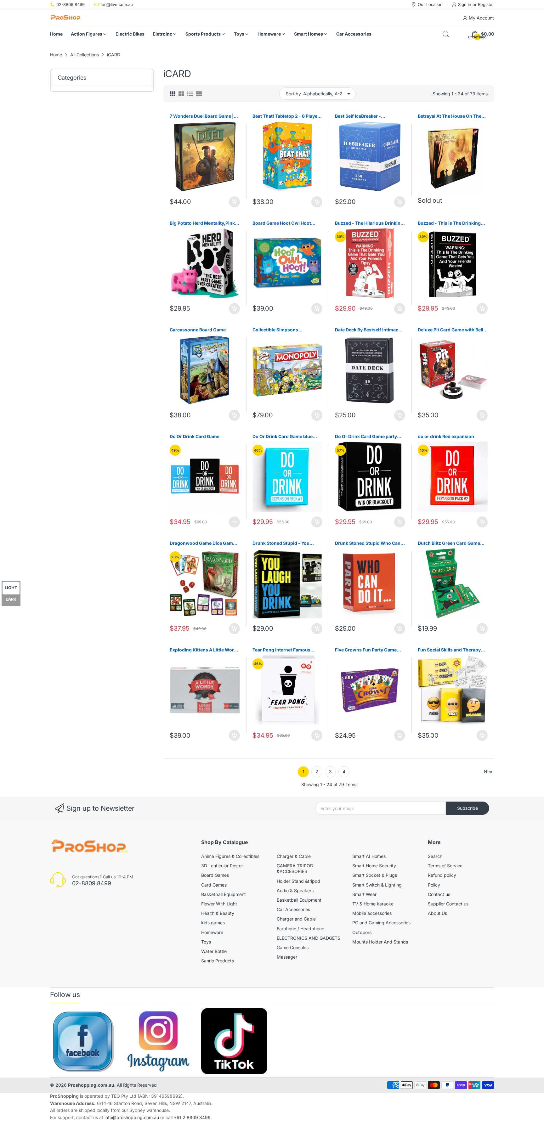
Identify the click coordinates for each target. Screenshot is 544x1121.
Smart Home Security (374, 865)
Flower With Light (219, 903)
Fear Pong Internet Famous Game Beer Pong (281, 650)
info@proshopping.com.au (132, 1117)
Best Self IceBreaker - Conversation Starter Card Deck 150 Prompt (369, 116)
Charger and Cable (296, 918)
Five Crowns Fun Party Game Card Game (366, 650)
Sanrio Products (217, 960)
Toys (206, 941)
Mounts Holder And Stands (380, 941)
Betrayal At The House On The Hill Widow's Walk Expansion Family (449, 116)
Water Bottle (214, 951)
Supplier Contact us (448, 903)
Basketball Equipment (223, 894)
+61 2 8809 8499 (192, 1117)
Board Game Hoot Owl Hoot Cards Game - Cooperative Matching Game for (281, 223)
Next (489, 771)
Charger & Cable (294, 856)
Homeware (212, 932)
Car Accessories (293, 909)
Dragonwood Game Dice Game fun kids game (202, 543)
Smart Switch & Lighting (377, 884)
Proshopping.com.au (91, 1085)
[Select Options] (234, 521)
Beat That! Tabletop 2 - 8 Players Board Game (287, 116)
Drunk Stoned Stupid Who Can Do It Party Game (367, 543)
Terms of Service (445, 865)
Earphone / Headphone (300, 928)
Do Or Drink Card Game (194, 436)
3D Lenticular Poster (222, 865)
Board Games (215, 875)
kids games (213, 922)
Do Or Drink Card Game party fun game (366, 437)
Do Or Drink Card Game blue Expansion (282, 437)
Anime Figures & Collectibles (230, 856)
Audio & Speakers (295, 890)
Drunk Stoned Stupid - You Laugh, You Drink (280, 543)
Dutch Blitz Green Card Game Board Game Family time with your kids (449, 543)
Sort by (293, 93)
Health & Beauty (217, 913)
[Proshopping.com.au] (66, 18)
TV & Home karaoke (373, 903)
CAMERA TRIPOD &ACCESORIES (295, 868)
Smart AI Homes (369, 856)
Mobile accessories (372, 913)
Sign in (465, 4)
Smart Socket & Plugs (374, 875)
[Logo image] (83, 1041)
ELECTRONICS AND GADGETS (308, 938)
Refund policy (442, 875)
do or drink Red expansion (446, 436)
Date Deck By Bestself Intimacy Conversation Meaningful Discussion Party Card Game (368, 330)
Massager (287, 957)
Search (435, 856)
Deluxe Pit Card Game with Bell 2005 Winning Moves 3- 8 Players (450, 330)
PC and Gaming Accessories (381, 922)
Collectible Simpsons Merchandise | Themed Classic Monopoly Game (285, 330)
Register (486, 4)
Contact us (439, 894)
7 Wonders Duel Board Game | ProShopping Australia (202, 116)
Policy (434, 884)
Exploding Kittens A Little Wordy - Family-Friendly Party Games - (204, 650)
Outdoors (361, 932)
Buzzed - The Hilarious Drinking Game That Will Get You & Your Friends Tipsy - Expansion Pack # (369, 223)
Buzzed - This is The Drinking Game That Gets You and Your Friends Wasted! (449, 223)
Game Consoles (293, 947)
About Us (437, 913)
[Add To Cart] (234, 201)
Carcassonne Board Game (198, 329)
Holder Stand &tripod (298, 881)
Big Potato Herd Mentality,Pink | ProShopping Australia (203, 223)
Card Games (214, 884)
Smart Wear (364, 894)
